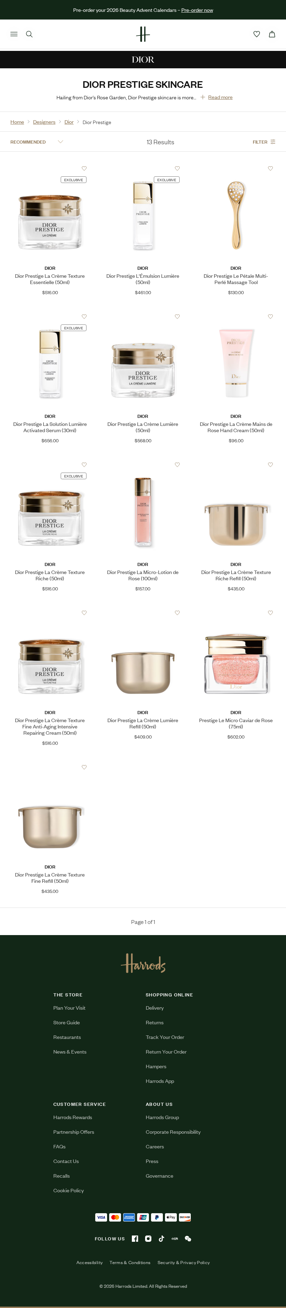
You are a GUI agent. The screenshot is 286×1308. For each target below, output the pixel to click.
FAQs (59, 1146)
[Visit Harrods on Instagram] (148, 1239)
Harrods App (160, 1080)
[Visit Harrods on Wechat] (188, 1239)
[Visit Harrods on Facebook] (135, 1239)
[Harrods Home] (143, 34)
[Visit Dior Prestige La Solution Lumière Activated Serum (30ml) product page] (49, 316)
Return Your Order (166, 1051)
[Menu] (14, 34)
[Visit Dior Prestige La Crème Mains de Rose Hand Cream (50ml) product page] (236, 316)
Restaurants (67, 1036)
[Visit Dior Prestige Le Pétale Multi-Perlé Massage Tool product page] (236, 168)
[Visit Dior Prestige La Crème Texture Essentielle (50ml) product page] (49, 168)
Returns (155, 1022)
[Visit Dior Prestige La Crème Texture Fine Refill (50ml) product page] (49, 767)
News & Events (69, 1051)
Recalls (61, 1175)
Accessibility (89, 1262)
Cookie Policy (68, 1190)
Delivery (155, 1007)
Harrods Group (162, 1116)
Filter (260, 141)
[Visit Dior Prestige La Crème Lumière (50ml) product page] (143, 316)
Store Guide (66, 1022)
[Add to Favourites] (84, 168)
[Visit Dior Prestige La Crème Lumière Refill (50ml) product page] (143, 612)
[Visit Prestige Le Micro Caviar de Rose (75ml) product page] (236, 612)
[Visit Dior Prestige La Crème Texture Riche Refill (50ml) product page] (236, 464)
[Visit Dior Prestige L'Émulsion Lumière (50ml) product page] (143, 168)
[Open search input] (29, 34)
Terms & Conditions (130, 1262)
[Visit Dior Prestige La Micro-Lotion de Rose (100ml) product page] (143, 464)
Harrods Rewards (72, 1116)
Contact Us (66, 1160)
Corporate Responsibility (173, 1131)
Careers (155, 1146)
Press (152, 1160)
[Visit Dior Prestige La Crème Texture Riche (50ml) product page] (49, 464)
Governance (159, 1175)
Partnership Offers (73, 1131)
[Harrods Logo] (143, 963)
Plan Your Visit (69, 1007)
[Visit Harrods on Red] (175, 1239)
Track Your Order (165, 1036)
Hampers (156, 1066)
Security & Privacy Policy (184, 1262)
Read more (220, 96)
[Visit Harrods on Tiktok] (161, 1239)
